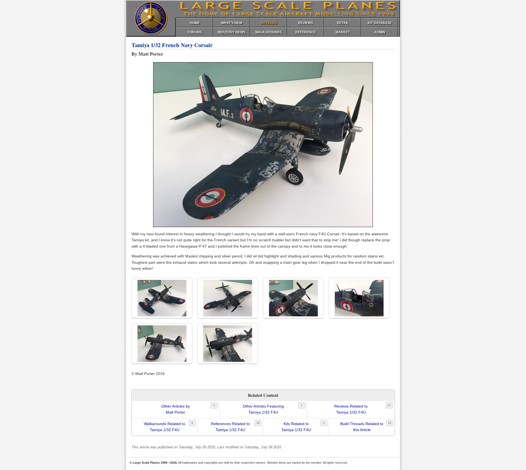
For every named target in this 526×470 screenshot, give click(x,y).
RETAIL (342, 23)
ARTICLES (269, 23)
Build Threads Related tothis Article (361, 427)
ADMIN (379, 32)
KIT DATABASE (380, 23)
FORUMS (195, 32)
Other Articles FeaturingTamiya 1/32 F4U (263, 409)
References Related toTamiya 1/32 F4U (230, 427)
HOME (195, 23)
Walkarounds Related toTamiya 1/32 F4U (164, 427)
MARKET (343, 32)
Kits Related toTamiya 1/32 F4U (296, 427)
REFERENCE (305, 32)
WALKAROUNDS (268, 32)
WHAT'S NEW (231, 23)
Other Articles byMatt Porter (175, 409)
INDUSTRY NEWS (231, 32)
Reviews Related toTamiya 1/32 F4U (351, 409)
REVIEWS (305, 23)
